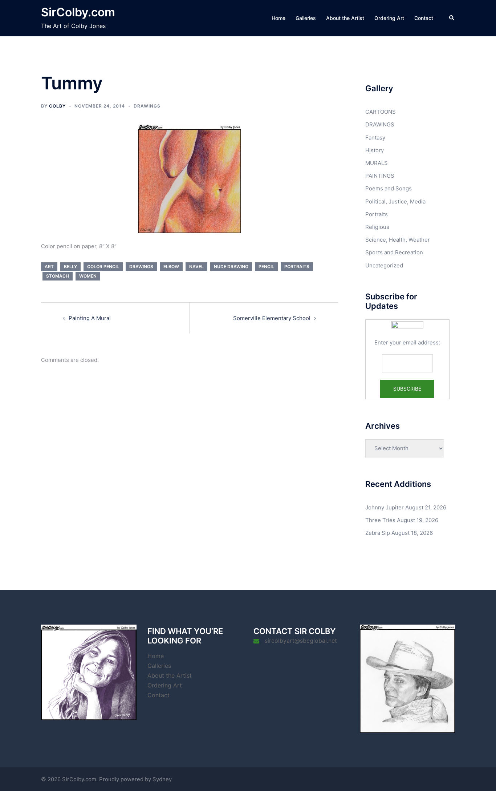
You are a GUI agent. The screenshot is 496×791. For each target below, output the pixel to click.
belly (70, 266)
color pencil (103, 266)
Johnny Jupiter (384, 507)
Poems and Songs (388, 188)
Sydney (162, 779)
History (374, 150)
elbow (171, 266)
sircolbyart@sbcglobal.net (301, 640)
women (88, 276)
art (49, 266)
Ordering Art (389, 18)
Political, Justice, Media (395, 201)
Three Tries (380, 520)
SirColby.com (78, 12)
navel (196, 266)
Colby (57, 106)
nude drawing (231, 266)
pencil (266, 266)
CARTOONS (380, 111)
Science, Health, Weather (397, 239)
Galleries (306, 18)
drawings (141, 266)
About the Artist (345, 18)
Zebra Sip (377, 532)
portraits (296, 266)
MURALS (376, 163)
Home (278, 18)
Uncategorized (384, 265)
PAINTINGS (379, 175)
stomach (57, 276)
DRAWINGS (147, 106)
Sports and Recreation (394, 252)
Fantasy (375, 137)
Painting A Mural (90, 318)
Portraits (376, 214)
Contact (423, 18)
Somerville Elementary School (271, 318)
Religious (377, 226)
